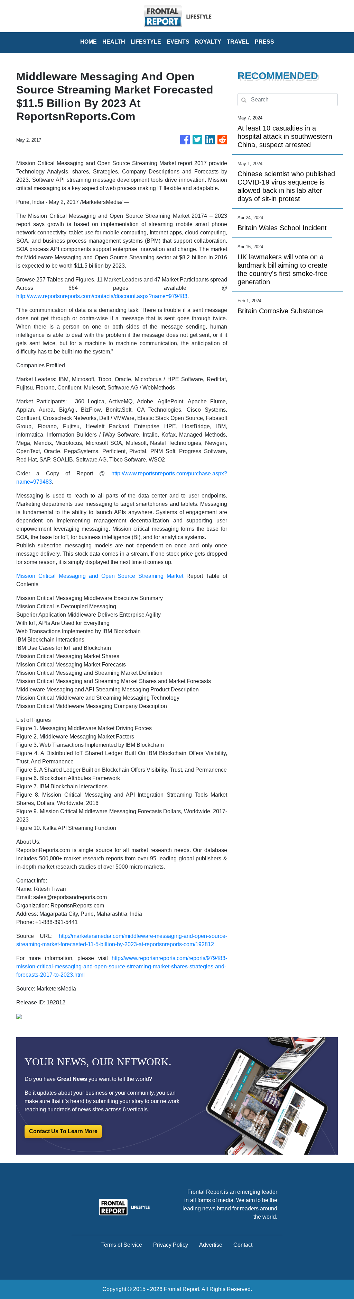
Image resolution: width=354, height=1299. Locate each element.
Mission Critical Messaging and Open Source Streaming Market (99, 576)
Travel (238, 42)
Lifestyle (146, 42)
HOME (88, 42)
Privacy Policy (170, 1245)
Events (178, 42)
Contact (242, 1245)
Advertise (210, 1245)
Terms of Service (121, 1245)
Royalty (208, 42)
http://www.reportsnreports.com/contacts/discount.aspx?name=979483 (101, 296)
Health (113, 42)
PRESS (264, 42)
